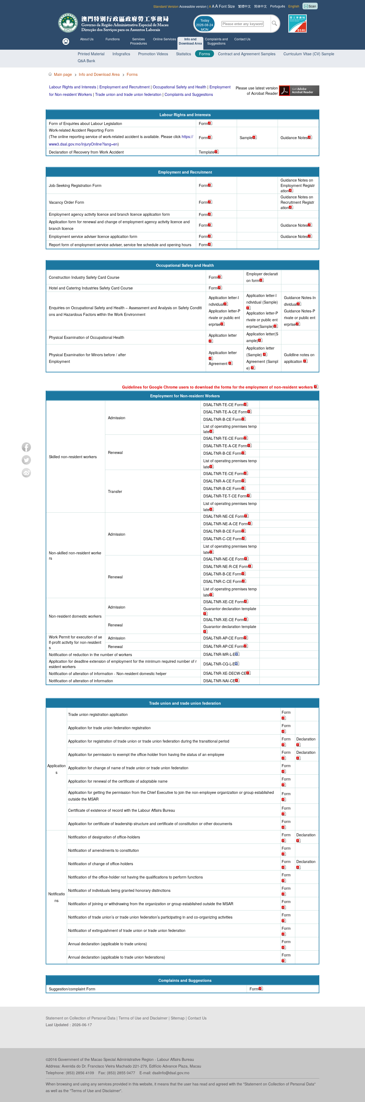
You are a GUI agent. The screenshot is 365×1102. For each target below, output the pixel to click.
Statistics (183, 53)
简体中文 (260, 6)
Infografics (121, 53)
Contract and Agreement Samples (246, 53)
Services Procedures (138, 41)
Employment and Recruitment (124, 86)
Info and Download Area (190, 41)
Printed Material (91, 53)
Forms (204, 53)
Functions (113, 39)
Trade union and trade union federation (128, 94)
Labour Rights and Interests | (74, 86)
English (293, 6)
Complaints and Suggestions (216, 41)
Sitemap (177, 1018)
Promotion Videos (153, 53)
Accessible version (193, 6)
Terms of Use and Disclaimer (143, 1018)
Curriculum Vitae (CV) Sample (309, 53)
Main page (63, 74)
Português (277, 6)
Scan (312, 6)
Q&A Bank (86, 60)
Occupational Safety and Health (179, 86)
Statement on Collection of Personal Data (80, 1018)
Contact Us (242, 39)
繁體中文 (244, 6)
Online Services (164, 39)
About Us (87, 39)
